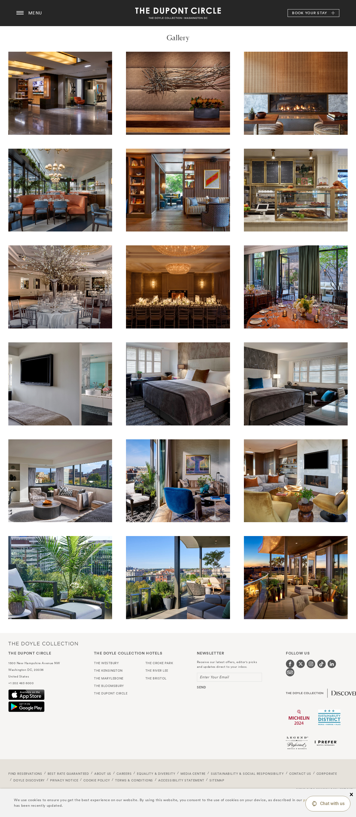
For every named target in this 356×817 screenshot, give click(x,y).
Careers (124, 773)
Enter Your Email (214, 677)
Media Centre (193, 773)
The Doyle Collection (43, 643)
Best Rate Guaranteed (68, 773)
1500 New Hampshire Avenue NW (34, 663)
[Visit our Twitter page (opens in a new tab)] (300, 664)
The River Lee (156, 670)
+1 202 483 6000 (21, 683)
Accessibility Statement (181, 780)
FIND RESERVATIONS (25, 773)
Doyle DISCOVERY (29, 780)
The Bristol (156, 678)
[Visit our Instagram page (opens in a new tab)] (311, 664)
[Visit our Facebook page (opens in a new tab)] (290, 664)
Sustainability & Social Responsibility (247, 773)
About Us (103, 773)
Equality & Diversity (156, 773)
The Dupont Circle (178, 13)
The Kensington (108, 670)
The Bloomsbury (109, 686)
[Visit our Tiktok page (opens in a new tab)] (321, 664)
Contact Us (300, 773)
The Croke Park (159, 663)
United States (18, 676)
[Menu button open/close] (20, 13)
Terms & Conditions (134, 780)
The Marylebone (108, 678)
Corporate (327, 773)
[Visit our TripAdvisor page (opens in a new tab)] (290, 672)
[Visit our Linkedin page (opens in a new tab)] (332, 664)
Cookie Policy (96, 780)
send (201, 687)
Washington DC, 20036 (26, 669)
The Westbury (106, 663)
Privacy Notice (64, 780)
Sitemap (216, 780)
